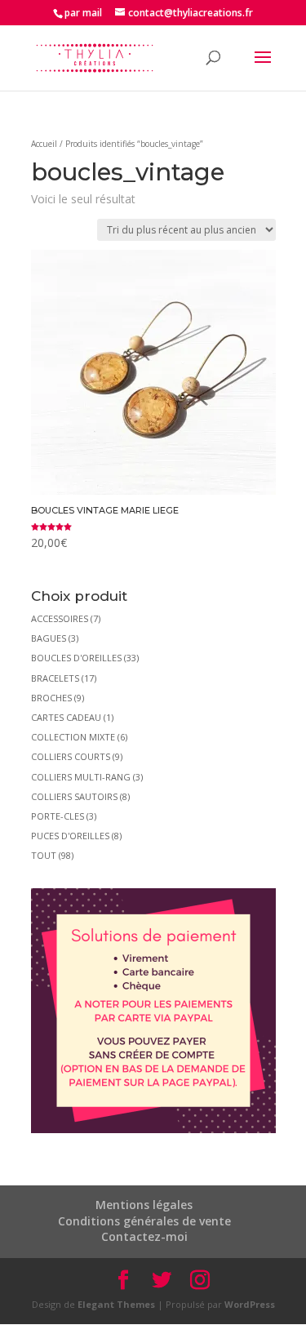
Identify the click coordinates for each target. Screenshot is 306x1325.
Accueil (44, 143)
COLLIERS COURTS (70, 756)
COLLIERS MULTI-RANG (81, 777)
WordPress (249, 1304)
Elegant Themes (116, 1304)
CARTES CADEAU (66, 717)
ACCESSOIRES (59, 618)
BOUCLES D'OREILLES (76, 657)
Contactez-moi (144, 1236)
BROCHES (51, 697)
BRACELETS (55, 678)
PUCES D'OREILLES (70, 835)
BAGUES (48, 638)
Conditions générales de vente (144, 1221)
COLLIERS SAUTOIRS (74, 796)
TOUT (43, 855)
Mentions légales (144, 1204)
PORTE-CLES (57, 816)
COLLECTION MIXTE (73, 737)
